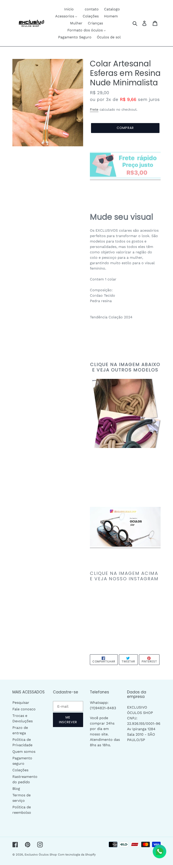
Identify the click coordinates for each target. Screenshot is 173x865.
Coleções (20, 770)
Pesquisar (20, 702)
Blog (16, 788)
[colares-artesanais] (125, 545)
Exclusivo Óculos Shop (41, 854)
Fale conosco (24, 709)
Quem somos (23, 751)
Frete (94, 109)
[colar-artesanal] (125, 177)
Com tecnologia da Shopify (77, 854)
